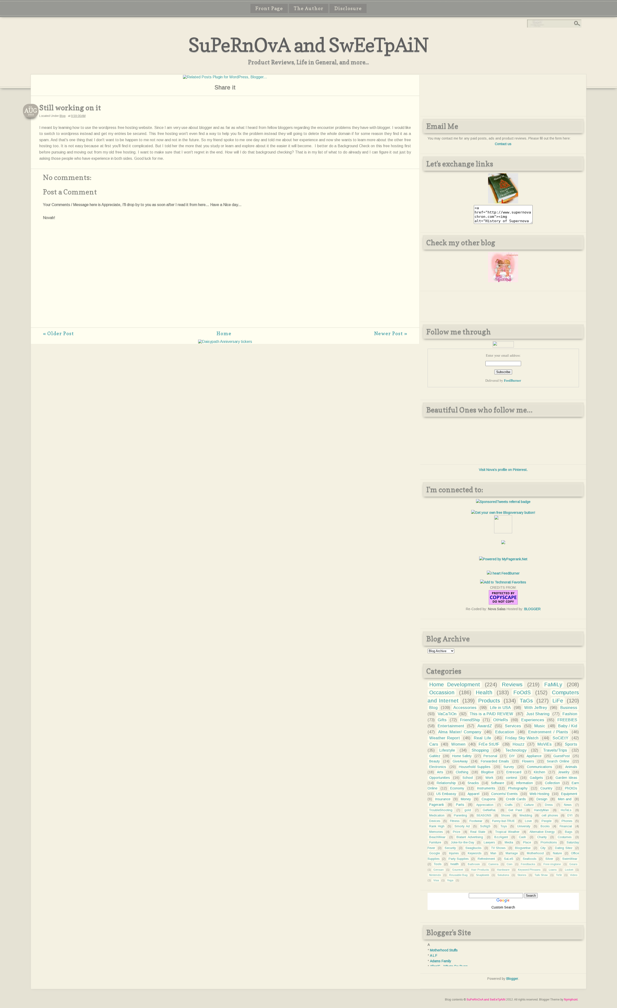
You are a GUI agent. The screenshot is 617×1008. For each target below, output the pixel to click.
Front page (269, 8)
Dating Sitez (563, 848)
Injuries (454, 853)
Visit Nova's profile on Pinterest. (503, 470)
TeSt (559, 875)
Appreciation (484, 805)
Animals (571, 767)
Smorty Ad (462, 826)
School (468, 778)
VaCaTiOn (447, 714)
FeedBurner (512, 380)
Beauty (434, 761)
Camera (493, 864)
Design (542, 799)
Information (524, 783)
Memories (436, 832)
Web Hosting (539, 794)
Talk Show (541, 875)
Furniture (435, 842)
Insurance (442, 799)
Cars (433, 744)
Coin (509, 864)
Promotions (549, 842)
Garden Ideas (566, 778)
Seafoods (529, 859)
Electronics (437, 767)
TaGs (526, 701)
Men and (565, 799)
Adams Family (440, 961)
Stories (521, 875)
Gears (573, 864)
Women (458, 744)
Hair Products (480, 869)
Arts (440, 772)
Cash (522, 837)
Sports (571, 744)
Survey (508, 767)
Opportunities (439, 778)
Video (573, 875)
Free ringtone (552, 864)
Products (489, 701)
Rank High (436, 826)
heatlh (454, 864)
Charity (542, 837)
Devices (434, 821)
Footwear (475, 821)
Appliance (534, 756)
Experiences (532, 720)
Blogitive (487, 772)
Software (497, 783)
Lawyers (489, 842)
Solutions (503, 875)
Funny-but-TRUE (503, 821)
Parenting (460, 815)
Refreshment (486, 859)
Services (513, 726)
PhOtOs (571, 788)
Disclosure (348, 8)
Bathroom (474, 864)
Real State (477, 832)
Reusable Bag (458, 875)
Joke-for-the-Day (462, 842)
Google (434, 853)
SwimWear (569, 859)
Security (450, 848)
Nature (557, 853)
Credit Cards (516, 799)
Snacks (473, 783)
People (546, 821)
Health (484, 692)
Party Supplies (459, 859)
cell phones (550, 815)
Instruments (486, 788)
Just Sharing (538, 714)
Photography (518, 788)
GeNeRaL (489, 810)
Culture (529, 805)
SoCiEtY (560, 738)
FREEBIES (567, 720)
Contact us (503, 144)
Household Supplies (474, 767)
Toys (504, 826)
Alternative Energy (542, 832)
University (523, 826)
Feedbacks (528, 864)
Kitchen (539, 772)
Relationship (446, 783)
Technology (515, 750)
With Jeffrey (535, 707)
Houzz (518, 744)
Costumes (564, 837)
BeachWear (437, 837)
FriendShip (470, 720)
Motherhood (535, 853)
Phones (567, 821)
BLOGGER (532, 609)
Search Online (558, 761)
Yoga (450, 880)
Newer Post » (390, 333)
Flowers (528, 761)
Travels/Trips (555, 750)
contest (511, 778)
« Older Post (58, 333)
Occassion (442, 692)
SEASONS (483, 815)
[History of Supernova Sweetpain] (503, 202)
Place (527, 842)
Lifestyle (447, 750)
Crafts (508, 805)
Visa (436, 880)
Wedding (525, 815)
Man (493, 853)
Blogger (512, 979)
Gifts (442, 720)
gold (467, 810)
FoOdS (522, 692)
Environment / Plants (548, 732)
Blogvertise (522, 848)
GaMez (434, 756)
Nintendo (435, 875)
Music (539, 726)
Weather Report (444, 738)
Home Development (454, 684)
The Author (308, 8)
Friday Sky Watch (521, 738)
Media (509, 842)
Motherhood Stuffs (444, 950)
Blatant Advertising (469, 837)
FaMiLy (553, 684)
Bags (568, 832)
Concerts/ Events (504, 794)
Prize (456, 832)
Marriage (512, 853)
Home (223, 333)
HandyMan (541, 810)
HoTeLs (566, 810)
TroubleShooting (440, 810)
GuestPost (561, 756)
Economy (457, 788)
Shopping (480, 750)
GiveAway (460, 761)
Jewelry (564, 772)
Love (528, 821)
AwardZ (484, 726)
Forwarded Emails (495, 761)
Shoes (505, 815)
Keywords (474, 853)
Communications (539, 767)
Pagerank (436, 805)
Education (504, 732)
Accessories (464, 707)
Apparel (473, 794)
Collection (552, 783)
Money (466, 799)
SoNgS (485, 826)
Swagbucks (473, 848)
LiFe (557, 701)
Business (568, 707)
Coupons (489, 799)
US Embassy (446, 794)
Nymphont (570, 999)
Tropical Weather (507, 832)
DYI (569, 815)
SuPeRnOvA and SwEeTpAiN (308, 44)
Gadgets (536, 778)
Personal (490, 756)
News (567, 805)
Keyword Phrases (529, 869)
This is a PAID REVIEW (491, 714)
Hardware (503, 869)
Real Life (482, 738)
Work (489, 778)
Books (545, 826)
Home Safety (462, 756)
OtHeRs (500, 720)
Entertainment (451, 726)
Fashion (570, 714)
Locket (569, 869)
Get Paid (515, 810)
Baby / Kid (567, 726)
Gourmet (457, 869)
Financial (566, 826)
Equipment (569, 794)
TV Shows (498, 848)
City (542, 848)
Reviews (512, 684)
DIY (512, 756)
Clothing (462, 772)
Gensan (438, 869)
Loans (553, 869)
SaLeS (508, 859)
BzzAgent (501, 837)
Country (546, 788)
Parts (460, 805)
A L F (433, 955)
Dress (549, 805)
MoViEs (544, 744)
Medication (436, 815)
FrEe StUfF (489, 744)
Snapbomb (482, 875)
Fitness (454, 821)
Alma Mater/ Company (459, 732)
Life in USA (500, 707)
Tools (437, 864)
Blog (63, 116)
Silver (549, 859)
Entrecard (513, 772)
